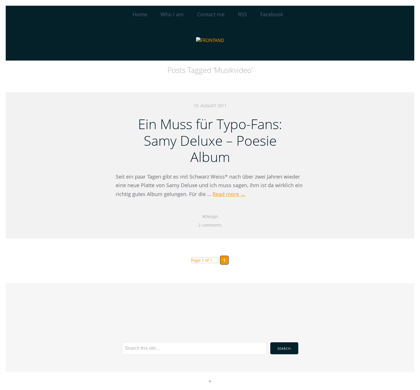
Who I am (172, 14)
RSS (242, 14)
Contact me (211, 14)
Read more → (229, 194)
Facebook (271, 14)
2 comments (210, 225)
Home (140, 14)
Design (211, 216)
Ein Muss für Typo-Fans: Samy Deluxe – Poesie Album (210, 140)
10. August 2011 (210, 105)
